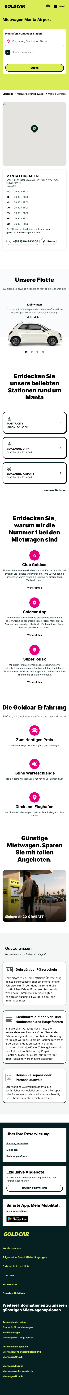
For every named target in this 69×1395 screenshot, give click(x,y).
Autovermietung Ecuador (30, 93)
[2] (31, 352)
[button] (34, 129)
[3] (37, 352)
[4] (43, 352)
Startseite (8, 93)
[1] (26, 352)
